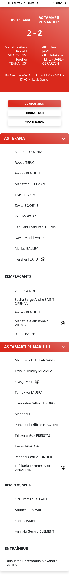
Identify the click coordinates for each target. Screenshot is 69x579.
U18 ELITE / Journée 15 (23, 3)
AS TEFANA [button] (14, 138)
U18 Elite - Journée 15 (17, 75)
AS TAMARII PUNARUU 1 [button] (27, 347)
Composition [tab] (34, 104)
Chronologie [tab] (34, 113)
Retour (60, 3)
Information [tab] (34, 122)
